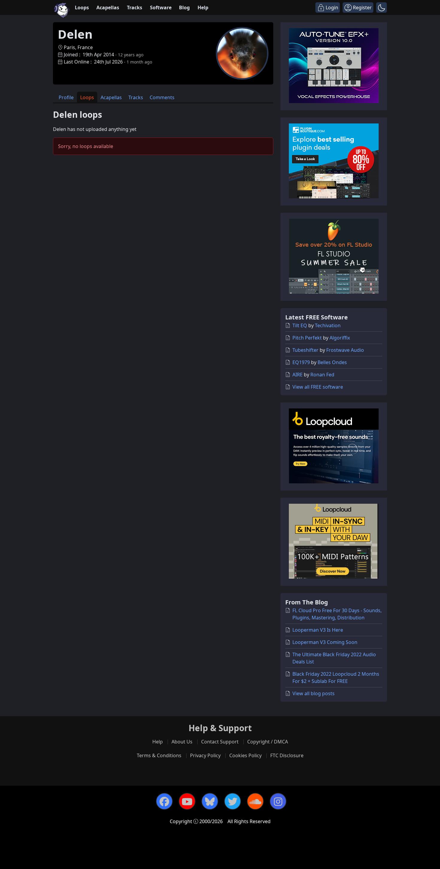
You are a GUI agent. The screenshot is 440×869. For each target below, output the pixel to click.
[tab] (66, 97)
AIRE (297, 374)
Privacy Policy (205, 755)
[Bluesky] (209, 801)
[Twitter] (232, 801)
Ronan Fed (322, 374)
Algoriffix (340, 337)
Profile (66, 97)
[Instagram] (278, 801)
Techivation (328, 325)
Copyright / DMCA (267, 741)
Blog (184, 7)
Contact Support (220, 741)
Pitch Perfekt (307, 337)
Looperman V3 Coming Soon (324, 642)
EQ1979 (301, 362)
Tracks (134, 7)
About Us (182, 741)
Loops (82, 7)
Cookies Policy (245, 755)
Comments (162, 97)
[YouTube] (187, 801)
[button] (381, 7)
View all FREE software (317, 387)
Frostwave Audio (345, 350)
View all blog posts (313, 693)
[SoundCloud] (255, 801)
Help (203, 7)
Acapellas (107, 7)
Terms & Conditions (159, 755)
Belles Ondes (332, 362)
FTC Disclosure (287, 755)
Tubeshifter (305, 350)
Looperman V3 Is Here (317, 630)
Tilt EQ (299, 325)
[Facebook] (164, 801)
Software (161, 7)
